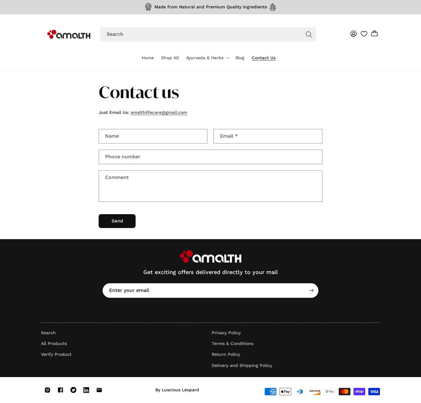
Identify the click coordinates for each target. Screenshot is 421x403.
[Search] (309, 34)
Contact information (271, 398)
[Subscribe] (311, 290)
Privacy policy (334, 398)
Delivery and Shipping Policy (242, 365)
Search (48, 332)
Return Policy (226, 354)
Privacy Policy (226, 332)
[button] (207, 57)
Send (117, 221)
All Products (54, 343)
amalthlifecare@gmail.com (159, 112)
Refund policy (306, 398)
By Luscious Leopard (177, 389)
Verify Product (56, 354)
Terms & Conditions (232, 343)
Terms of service (366, 398)
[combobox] (208, 34)
